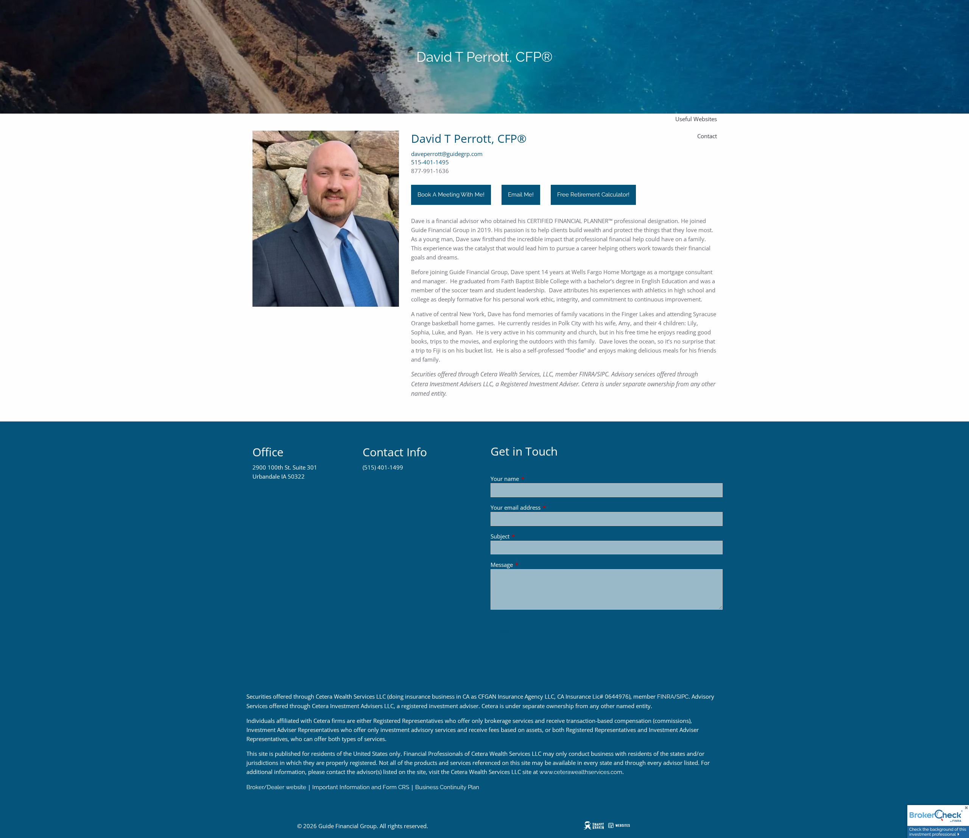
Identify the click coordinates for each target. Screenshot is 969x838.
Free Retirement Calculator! (593, 194)
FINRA (665, 696)
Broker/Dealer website (276, 787)
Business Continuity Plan (447, 787)
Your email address (544, 507)
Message (530, 564)
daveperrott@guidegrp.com (447, 154)
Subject (528, 536)
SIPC (682, 696)
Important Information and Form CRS (360, 787)
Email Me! (521, 194)
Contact (707, 136)
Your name (533, 478)
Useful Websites (696, 119)
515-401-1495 (430, 162)
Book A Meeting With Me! (451, 194)
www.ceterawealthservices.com (580, 772)
